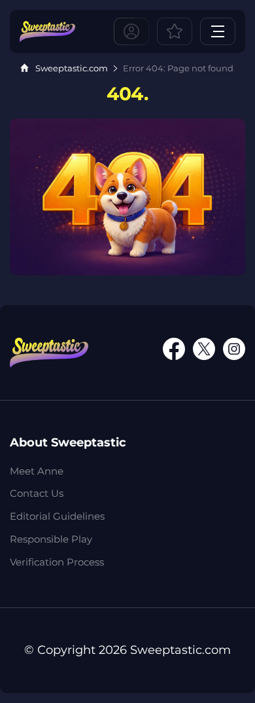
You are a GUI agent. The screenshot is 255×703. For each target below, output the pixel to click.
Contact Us (36, 493)
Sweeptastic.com (71, 68)
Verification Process (57, 562)
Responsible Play (51, 539)
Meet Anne (36, 471)
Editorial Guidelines (57, 516)
